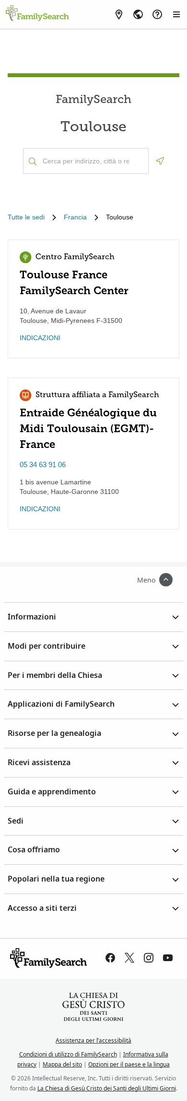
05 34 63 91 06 (43, 464)
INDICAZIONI (40, 338)
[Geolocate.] (160, 161)
